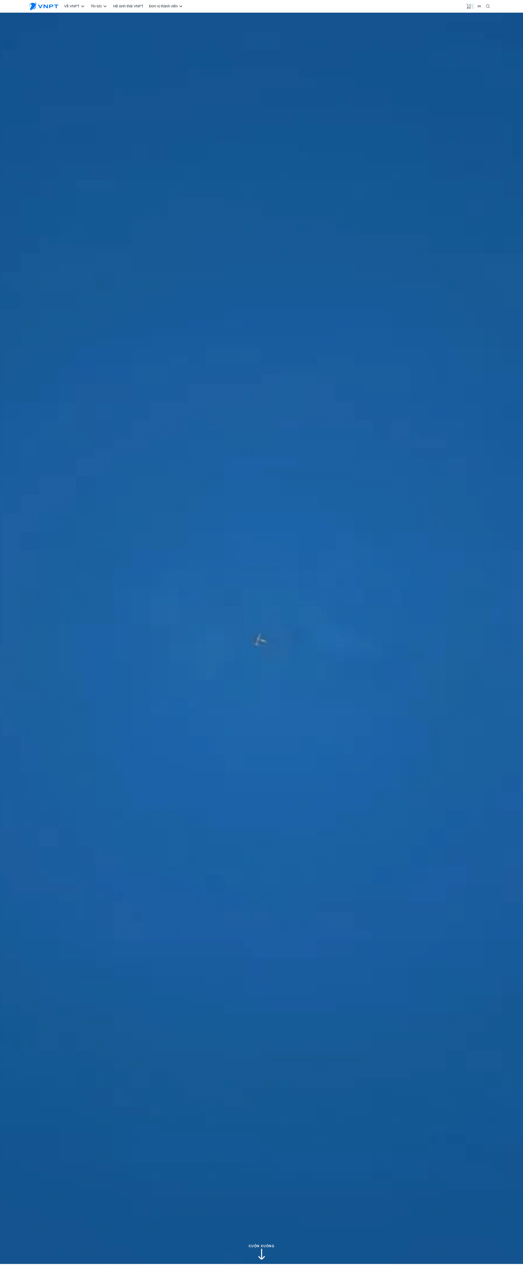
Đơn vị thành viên (161, 6)
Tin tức (95, 6)
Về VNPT (71, 6)
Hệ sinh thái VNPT (127, 6)
